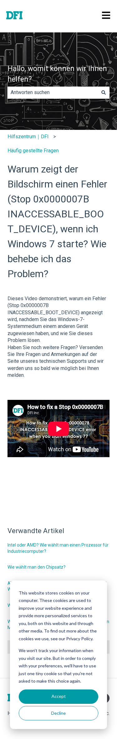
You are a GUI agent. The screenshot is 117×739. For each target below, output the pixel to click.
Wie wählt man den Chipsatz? (36, 567)
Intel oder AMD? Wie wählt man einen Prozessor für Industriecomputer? (58, 548)
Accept (58, 696)
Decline (58, 713)
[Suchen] (104, 92)
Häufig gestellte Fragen (33, 151)
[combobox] (52, 92)
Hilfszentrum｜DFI (28, 137)
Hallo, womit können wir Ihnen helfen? (57, 74)
